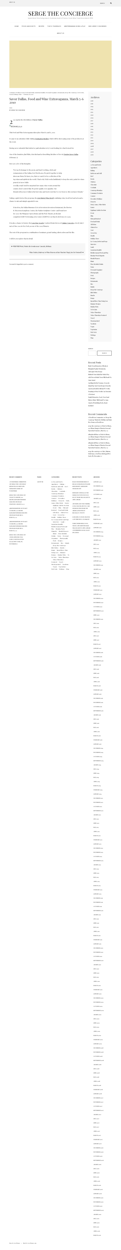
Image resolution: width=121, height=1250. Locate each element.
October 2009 (97, 1006)
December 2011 (98, 898)
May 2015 (96, 727)
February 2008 (98, 1089)
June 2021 (96, 573)
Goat (92, 230)
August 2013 (97, 815)
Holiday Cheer (95, 239)
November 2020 (98, 602)
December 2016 (98, 652)
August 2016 (97, 665)
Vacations (93, 324)
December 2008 (98, 1048)
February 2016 (97, 690)
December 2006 (98, 1148)
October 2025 (97, 494)
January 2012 (97, 894)
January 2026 (97, 482)
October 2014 (97, 756)
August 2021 (97, 569)
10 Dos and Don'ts (96, 165)
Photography (95, 273)
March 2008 (97, 1085)
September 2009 (98, 1010)
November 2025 (98, 490)
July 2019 (96, 623)
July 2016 (96, 669)
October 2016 (97, 656)
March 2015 (97, 735)
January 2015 (97, 744)
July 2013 (96, 819)
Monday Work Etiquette (97, 256)
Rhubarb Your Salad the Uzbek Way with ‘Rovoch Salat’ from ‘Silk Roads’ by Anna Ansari (100, 377)
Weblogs (16, 94)
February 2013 (97, 840)
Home (17, 26)
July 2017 (96, 636)
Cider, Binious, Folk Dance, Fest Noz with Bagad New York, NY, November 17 (99, 454)
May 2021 (96, 577)
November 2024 (98, 536)
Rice (92, 284)
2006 (92, 152)
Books (92, 179)
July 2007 (96, 1118)
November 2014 (98, 752)
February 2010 (97, 989)
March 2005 (97, 1235)
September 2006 (98, 1160)
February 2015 (97, 740)
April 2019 (96, 631)
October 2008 (97, 1056)
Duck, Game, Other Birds (98, 204)
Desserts (93, 202)
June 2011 (96, 923)
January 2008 (97, 1093)
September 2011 (98, 910)
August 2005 (97, 1214)
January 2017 (97, 648)
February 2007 (98, 1139)
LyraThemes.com (32, 1243)
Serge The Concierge (60, 13)
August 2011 (97, 914)
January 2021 (97, 594)
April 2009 (96, 1031)
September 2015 (98, 711)
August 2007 (97, 1114)
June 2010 (96, 973)
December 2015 (98, 698)
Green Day (94, 233)
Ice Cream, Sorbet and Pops (99, 241)
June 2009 (96, 1023)
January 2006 (97, 1193)
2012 (92, 135)
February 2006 (98, 1189)
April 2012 (96, 881)
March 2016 (97, 686)
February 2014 (97, 790)
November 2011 (98, 902)
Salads (92, 287)
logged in (19, 264)
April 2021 (96, 581)
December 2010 (98, 948)
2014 (92, 129)
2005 (92, 155)
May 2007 (96, 1127)
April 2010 (96, 981)
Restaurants (61, 92)
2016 (92, 123)
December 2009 (98, 998)
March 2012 (97, 885)
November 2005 (98, 1202)
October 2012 (97, 856)
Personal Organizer (51, 92)
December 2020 (98, 598)
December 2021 (98, 565)
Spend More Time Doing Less (99, 301)
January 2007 (97, 1143)
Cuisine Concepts (68, 223)
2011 (92, 138)
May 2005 (96, 1227)
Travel (11, 94)
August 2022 (97, 540)
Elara (10, 1243)
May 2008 (96, 1077)
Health (93, 236)
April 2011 (96, 931)
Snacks (93, 295)
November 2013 (98, 802)
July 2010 (96, 969)
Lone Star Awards (37, 223)
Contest (93, 196)
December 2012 (98, 848)
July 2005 (96, 1218)
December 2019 (98, 619)
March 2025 (97, 519)
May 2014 (96, 777)
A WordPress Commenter (95, 417)
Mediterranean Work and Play (99, 253)
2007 (92, 149)
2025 (92, 104)
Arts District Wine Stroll (45, 198)
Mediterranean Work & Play (74, 26)
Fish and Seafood (95, 219)
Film (92, 216)
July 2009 (96, 1019)
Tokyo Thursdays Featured (98, 315)
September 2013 (98, 810)
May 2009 (96, 1027)
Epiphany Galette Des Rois (98, 210)
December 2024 (98, 532)
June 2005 (96, 1223)
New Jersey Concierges (97, 26)
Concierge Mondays (96, 190)
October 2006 (97, 1156)
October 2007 (97, 1106)
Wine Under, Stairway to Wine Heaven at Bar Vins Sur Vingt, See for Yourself (55, 252)
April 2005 (96, 1231)
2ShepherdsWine (93, 434)
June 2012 (96, 873)
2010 (92, 140)
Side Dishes (94, 292)
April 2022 (96, 552)
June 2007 (96, 1123)
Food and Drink (29, 92)
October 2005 (97, 1206)
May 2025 (96, 511)
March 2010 (97, 985)
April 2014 (96, 781)
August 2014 (97, 765)
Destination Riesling (42, 139)
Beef (92, 176)
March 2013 (97, 835)
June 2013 (96, 823)
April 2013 (96, 831)
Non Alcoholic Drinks (97, 264)
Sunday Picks (94, 307)
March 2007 (97, 1135)
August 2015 (97, 715)
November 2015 (98, 702)
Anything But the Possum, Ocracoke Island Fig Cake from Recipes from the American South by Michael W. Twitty (99, 386)
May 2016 (96, 677)
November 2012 (98, 852)
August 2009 (97, 1014)
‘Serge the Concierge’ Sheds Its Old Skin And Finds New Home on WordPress (100, 420)
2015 (92, 126)
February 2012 (97, 890)
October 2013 (97, 806)
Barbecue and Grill (96, 173)
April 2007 (96, 1131)
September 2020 (98, 611)
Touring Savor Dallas (71, 154)
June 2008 (96, 1073)
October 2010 (97, 956)
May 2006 (96, 1177)
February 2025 (97, 523)
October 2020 (97, 606)
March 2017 (97, 644)
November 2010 (98, 952)
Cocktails (93, 187)
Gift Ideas (93, 224)
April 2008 (96, 1081)
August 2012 (97, 865)
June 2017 (96, 640)
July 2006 (96, 1168)
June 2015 (96, 723)
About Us (12, 2)
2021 (92, 112)
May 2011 (96, 927)
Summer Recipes (95, 304)
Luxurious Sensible (40, 92)
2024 (92, 106)
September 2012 (98, 860)
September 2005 (98, 1210)
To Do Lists (80, 92)
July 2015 (96, 719)
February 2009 (98, 1039)
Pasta (92, 267)
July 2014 (96, 769)
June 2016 (96, 673)
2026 (92, 101)
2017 (92, 121)
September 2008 (98, 1060)
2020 (92, 115)
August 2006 (97, 1164)
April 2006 (96, 1181)
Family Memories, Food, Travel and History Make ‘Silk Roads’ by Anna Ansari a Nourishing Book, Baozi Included (81, 528)
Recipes (41, 26)
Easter (92, 207)
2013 (92, 132)
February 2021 (97, 590)
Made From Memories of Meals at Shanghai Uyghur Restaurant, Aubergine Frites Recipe (98, 369)
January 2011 (97, 944)
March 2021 (97, 586)
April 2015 (96, 731)
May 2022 (96, 548)
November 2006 (98, 1152)
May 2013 (96, 827)
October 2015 (97, 706)
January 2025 (97, 527)
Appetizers (94, 168)
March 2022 (97, 557)
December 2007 (98, 1098)
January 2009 (97, 1044)
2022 (92, 109)
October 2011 (97, 906)
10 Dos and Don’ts (28, 26)
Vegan (92, 327)
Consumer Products (15, 92)
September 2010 (98, 960)
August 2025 (97, 498)
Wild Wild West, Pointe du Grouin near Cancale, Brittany (32, 246)
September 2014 (98, 760)
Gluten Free (94, 227)
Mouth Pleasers (95, 258)
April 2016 (96, 681)
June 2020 (96, 615)
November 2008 (98, 1052)
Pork (92, 275)
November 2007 (98, 1102)
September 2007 (98, 1110)
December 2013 (98, 798)
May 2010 (96, 977)
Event (23, 92)
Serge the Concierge (71, 92)
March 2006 (97, 1185)
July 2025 (96, 502)
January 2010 (97, 994)
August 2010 (97, 964)
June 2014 (96, 773)
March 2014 (97, 785)
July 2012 (96, 869)
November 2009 (98, 1002)
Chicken (93, 182)
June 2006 (96, 1173)
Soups (92, 298)
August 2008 (97, 1064)
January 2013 (97, 844)
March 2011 (96, 935)
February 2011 (97, 939)
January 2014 (97, 794)
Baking (93, 170)
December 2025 (98, 486)
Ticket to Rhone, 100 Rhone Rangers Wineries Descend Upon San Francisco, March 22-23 (100, 428)
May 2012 (96, 877)
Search (90, 348)
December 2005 (98, 1198)
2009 (92, 143)
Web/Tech (93, 332)
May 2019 (96, 627)
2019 (92, 118)
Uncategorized (95, 321)
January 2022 (97, 561)
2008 (92, 146)
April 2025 (96, 515)
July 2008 (96, 1068)
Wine (20, 94)
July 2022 (96, 544)
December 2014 (98, 748)
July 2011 (96, 919)
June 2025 (96, 507)
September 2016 (98, 661)
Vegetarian (94, 329)
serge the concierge (94, 426)
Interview (93, 244)
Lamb (92, 247)
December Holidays (96, 199)
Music (92, 261)
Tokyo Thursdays (54, 26)
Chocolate (94, 185)
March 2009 (97, 1035)
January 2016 (97, 694)
